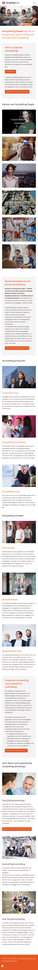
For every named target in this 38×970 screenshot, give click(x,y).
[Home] (11, 3)
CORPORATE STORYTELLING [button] (17, 92)
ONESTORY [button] (10, 71)
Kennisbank (14, 961)
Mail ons (29, 958)
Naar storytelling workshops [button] (17, 829)
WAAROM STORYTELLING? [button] (16, 750)
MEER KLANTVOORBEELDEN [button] (17, 348)
